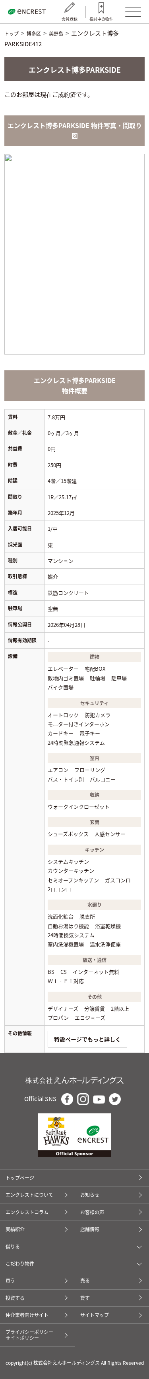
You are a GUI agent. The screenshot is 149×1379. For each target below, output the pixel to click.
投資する (15, 1297)
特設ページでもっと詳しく (87, 1039)
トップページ (20, 1178)
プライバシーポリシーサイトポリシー (29, 1334)
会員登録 (69, 19)
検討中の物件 (101, 19)
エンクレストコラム (27, 1212)
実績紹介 (15, 1229)
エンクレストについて (29, 1194)
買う (10, 1280)
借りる (13, 1246)
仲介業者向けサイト (27, 1314)
